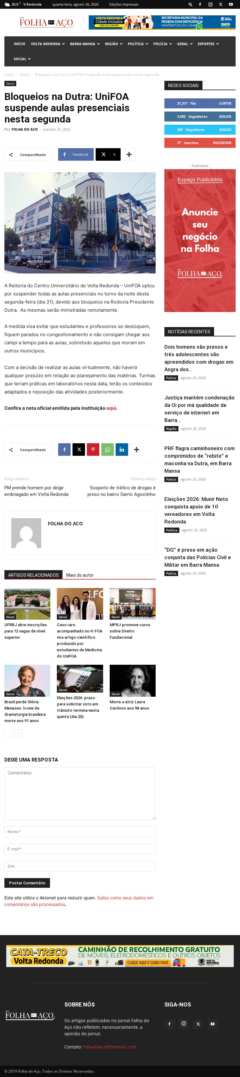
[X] (220, 4)
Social (20, 58)
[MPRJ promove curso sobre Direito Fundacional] (133, 604)
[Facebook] (200, 4)
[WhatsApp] (107, 449)
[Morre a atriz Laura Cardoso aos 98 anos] (133, 680)
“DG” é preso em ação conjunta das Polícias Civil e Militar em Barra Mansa (197, 557)
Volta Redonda (45, 43)
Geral (182, 43)
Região (111, 43)
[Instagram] (210, 4)
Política (136, 43)
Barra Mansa (82, 43)
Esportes (206, 43)
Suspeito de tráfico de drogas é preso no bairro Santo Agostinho (122, 491)
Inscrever (222, 142)
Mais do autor (80, 575)
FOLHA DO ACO (25, 129)
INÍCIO (19, 43)
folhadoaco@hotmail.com (109, 1047)
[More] (129, 154)
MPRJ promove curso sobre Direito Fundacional (130, 631)
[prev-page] (8, 733)
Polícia (160, 43)
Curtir (225, 103)
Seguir (225, 116)
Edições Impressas (123, 4)
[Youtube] (231, 4)
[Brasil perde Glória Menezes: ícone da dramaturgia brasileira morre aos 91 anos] (27, 680)
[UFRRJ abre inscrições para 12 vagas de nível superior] (27, 604)
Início (8, 74)
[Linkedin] (122, 449)
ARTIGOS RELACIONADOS (33, 575)
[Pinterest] (93, 449)
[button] (190, 4)
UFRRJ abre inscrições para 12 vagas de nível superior (25, 631)
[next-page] (18, 733)
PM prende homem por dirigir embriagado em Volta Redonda (36, 491)
